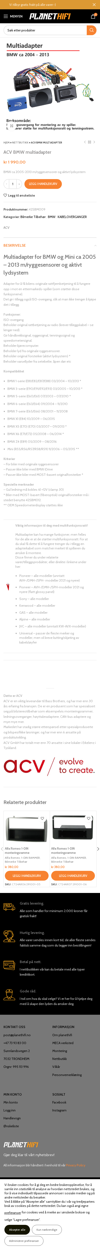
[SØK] (92, 30)
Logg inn (9, 1110)
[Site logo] (50, 16)
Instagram (59, 1110)
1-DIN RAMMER (30, 857)
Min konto (10, 1102)
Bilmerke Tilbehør (33, 217)
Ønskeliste (11, 1126)
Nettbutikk (20, 142)
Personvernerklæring (67, 1075)
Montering (59, 1051)
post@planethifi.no (17, 1035)
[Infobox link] (50, 910)
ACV (6, 227)
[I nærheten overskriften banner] (94, 4)
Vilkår (56, 1067)
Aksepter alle (17, 1229)
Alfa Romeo (12, 857)
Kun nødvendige (47, 1229)
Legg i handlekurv (43, 184)
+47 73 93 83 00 (14, 1043)
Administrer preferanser (24, 1241)
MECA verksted (62, 1043)
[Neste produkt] (94, 142)
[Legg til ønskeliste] (42, 818)
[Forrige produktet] (85, 142)
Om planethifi (62, 1035)
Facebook (59, 1102)
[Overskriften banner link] (43, 4)
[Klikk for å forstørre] (11, 126)
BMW (51, 217)
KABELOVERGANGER (72, 217)
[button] (27, 876)
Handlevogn (12, 1118)
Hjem (6, 142)
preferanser (12, 1213)
